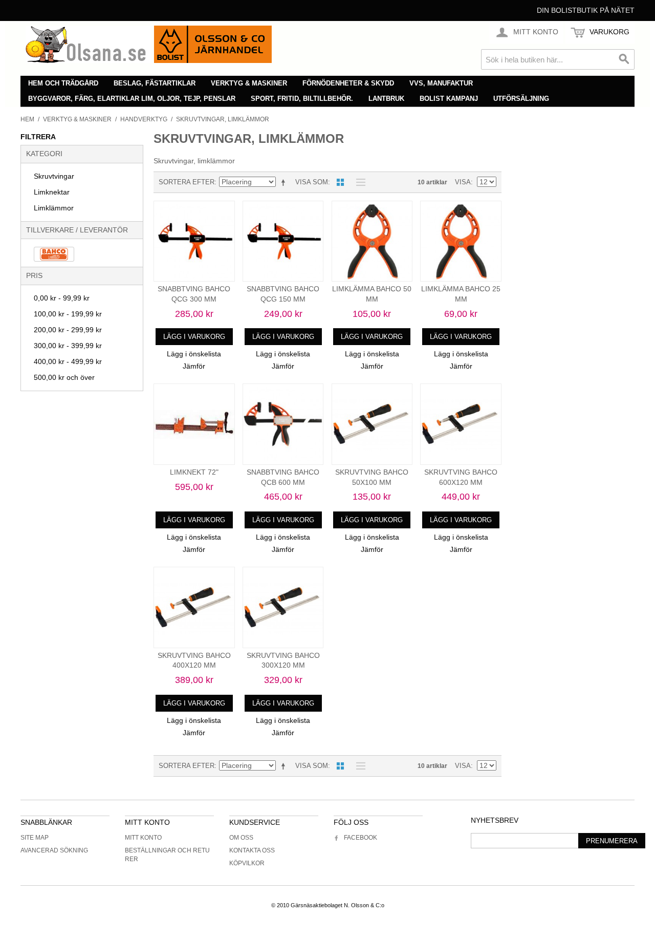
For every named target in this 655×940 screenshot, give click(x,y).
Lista (358, 182)
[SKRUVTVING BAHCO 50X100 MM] (372, 424)
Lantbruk (386, 98)
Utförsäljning (521, 98)
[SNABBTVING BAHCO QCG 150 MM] (283, 241)
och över (64, 377)
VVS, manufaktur (441, 83)
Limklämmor (54, 208)
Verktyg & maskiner (249, 83)
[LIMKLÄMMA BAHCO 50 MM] (372, 241)
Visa (463, 182)
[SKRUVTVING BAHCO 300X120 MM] (283, 607)
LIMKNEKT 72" (194, 472)
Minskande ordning (285, 182)
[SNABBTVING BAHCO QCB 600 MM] (283, 424)
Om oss (241, 837)
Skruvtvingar (54, 176)
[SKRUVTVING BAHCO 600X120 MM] (460, 424)
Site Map (34, 837)
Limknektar (52, 192)
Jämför (194, 366)
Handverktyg (143, 119)
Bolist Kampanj (449, 98)
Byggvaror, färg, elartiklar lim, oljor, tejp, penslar (131, 98)
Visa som (311, 182)
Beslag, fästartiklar (154, 83)
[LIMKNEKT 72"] (194, 424)
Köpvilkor (247, 863)
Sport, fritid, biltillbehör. (302, 98)
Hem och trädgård (63, 83)
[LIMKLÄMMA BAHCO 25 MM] (460, 241)
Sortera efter (186, 182)
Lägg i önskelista (194, 354)
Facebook (360, 837)
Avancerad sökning (54, 850)
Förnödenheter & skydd (348, 83)
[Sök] (624, 59)
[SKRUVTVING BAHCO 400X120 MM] (194, 607)
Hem (27, 119)
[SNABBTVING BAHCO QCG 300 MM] (194, 241)
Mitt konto (143, 837)
